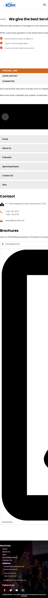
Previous (5, 116)
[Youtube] (16, 590)
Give (4, 554)
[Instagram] (23, 590)
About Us (6, 552)
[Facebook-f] (4, 590)
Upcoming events (9, 557)
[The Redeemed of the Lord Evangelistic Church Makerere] (9, 4)
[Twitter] (10, 590)
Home (4, 549)
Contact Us (7, 560)
